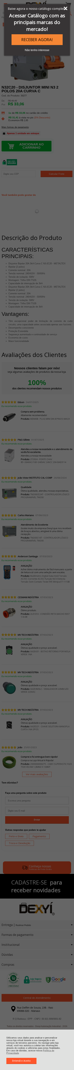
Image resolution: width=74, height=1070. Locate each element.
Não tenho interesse (37, 50)
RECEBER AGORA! (37, 39)
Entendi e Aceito (21, 1060)
